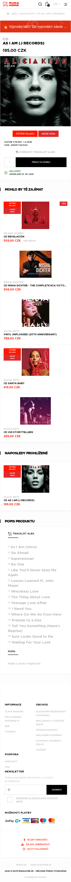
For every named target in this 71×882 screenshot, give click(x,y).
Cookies (10, 731)
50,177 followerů (37, 849)
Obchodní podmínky (49, 735)
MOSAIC (43, 877)
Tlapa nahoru (14, 711)
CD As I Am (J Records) (51, 13)
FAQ (7, 767)
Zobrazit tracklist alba (37, 152)
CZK (55, 4)
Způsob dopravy (47, 730)
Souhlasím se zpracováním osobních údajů (37, 800)
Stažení (41, 750)
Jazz (14, 13)
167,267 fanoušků (36, 839)
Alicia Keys (27, 13)
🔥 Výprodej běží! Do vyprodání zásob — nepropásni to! (37, 26)
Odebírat (57, 789)
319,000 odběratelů (37, 844)
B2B (7, 726)
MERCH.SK (21, 865)
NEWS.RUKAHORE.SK (41, 865)
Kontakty (11, 761)
